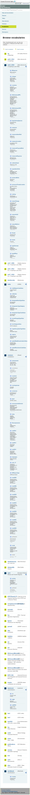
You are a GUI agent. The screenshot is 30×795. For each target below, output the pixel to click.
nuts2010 (14, 494)
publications (11, 744)
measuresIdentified (14, 134)
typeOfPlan (14, 253)
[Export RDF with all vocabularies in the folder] (25, 67)
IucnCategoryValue (14, 324)
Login (18, 3)
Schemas (4, 23)
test (9, 755)
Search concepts (20, 49)
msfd (9, 733)
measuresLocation (14, 141)
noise (9, 738)
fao (9, 615)
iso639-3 (14, 442)
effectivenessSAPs (14, 108)
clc (12, 693)
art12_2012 (11, 59)
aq (8, 53)
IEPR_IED (11, 675)
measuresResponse (14, 156)
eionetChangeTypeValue (14, 318)
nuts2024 (14, 528)
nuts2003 (14, 477)
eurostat (10, 609)
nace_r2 (14, 462)
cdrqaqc (14, 76)
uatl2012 (14, 705)
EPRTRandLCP (12, 596)
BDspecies (14, 70)
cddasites (14, 294)
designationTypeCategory (14, 306)
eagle (13, 699)
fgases (10, 621)
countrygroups (14, 385)
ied (8, 647)
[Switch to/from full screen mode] (20, 3)
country (14, 776)
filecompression (14, 422)
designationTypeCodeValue (14, 312)
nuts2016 (14, 511)
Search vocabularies (9, 49)
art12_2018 (11, 65)
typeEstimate (14, 245)
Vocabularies (5, 26)
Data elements (5, 21)
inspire (10, 682)
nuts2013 (14, 503)
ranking (14, 194)
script (13, 545)
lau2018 (10, 721)
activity (14, 578)
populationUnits (14, 169)
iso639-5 (14, 449)
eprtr (9, 573)
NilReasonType (14, 473)
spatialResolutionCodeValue (14, 347)
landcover (11, 688)
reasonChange (14, 201)
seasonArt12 (14, 214)
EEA (8, 1)
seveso (10, 750)
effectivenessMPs (14, 95)
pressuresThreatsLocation (14, 184)
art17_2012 (11, 269)
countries (14, 85)
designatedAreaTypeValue (14, 300)
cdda (9, 284)
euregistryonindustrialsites (12, 603)
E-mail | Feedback (6, 790)
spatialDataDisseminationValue (14, 341)
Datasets (4, 15)
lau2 (9, 717)
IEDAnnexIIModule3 (12, 659)
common (10, 355)
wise (9, 765)
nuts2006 (14, 486)
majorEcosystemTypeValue (14, 328)
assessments (14, 360)
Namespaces (5, 32)
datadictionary (12, 561)
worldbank (11, 771)
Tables (3, 18)
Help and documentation (7, 12)
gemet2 (10, 626)
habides (10, 636)
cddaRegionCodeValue (14, 288)
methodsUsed (14, 163)
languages (14, 457)
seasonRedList (14, 224)
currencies (14, 391)
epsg (13, 414)
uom (9, 759)
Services (4, 29)
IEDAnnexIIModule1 (12, 653)
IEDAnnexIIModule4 (12, 668)
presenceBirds (14, 177)
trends (13, 239)
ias (8, 642)
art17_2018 (11, 274)
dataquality (11, 567)
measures (14, 127)
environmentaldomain (14, 403)
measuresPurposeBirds (14, 148)
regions (14, 334)
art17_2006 (11, 263)
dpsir (13, 398)
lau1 (9, 713)
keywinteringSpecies (14, 120)
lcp (8, 727)
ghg (9, 630)
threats (13, 233)
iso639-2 (14, 430)
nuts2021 (14, 519)
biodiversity (11, 280)
